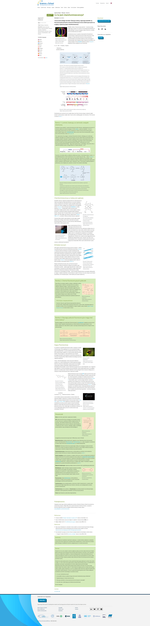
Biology (42, 25)
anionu (77, 129)
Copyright (60, 607)
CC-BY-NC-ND (57, 591)
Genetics (39, 32)
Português (41, 48)
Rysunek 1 (92, 41)
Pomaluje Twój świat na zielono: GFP (70, 518)
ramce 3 (79, 463)
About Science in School (42, 607)
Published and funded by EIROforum (44, 621)
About (69, 7)
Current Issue (43, 7)
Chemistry (46, 25)
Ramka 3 (71, 261)
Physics (39, 34)
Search (107, 3)
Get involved (73, 7)
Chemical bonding (44, 28)
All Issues (49, 7)
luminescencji (67, 478)
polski (40, 46)
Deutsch (40, 41)
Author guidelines (80, 7)
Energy (50, 31)
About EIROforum (41, 609)
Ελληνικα (40, 43)
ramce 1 (60, 116)
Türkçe (40, 55)
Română (40, 50)
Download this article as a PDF (104, 21)
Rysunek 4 (60, 206)
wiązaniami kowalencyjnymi (88, 457)
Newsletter (102, 3)
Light (49, 32)
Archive (76, 607)
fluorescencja (69, 442)
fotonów (80, 41)
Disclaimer (61, 610)
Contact (97, 3)
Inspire (53, 7)
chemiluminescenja (71, 443)
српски (40, 51)
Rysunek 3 (71, 133)
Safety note (61, 609)
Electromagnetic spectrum (43, 31)
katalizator (73, 206)
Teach (62, 7)
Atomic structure (45, 27)
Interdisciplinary (45, 32)
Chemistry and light (71, 534)
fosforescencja (76, 442)
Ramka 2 (62, 260)
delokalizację (58, 461)
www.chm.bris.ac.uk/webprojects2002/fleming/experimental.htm (68, 530)
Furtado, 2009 (62, 401)
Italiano (40, 44)
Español (40, 53)
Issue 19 (67, 12)
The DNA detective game (70, 522)
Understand (57, 7)
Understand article (50, 15)
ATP (83, 373)
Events (65, 7)
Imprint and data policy (42, 610)
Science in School (57, 12)
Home (39, 7)
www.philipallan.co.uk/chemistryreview (61, 509)
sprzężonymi (81, 322)
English (40, 39)
